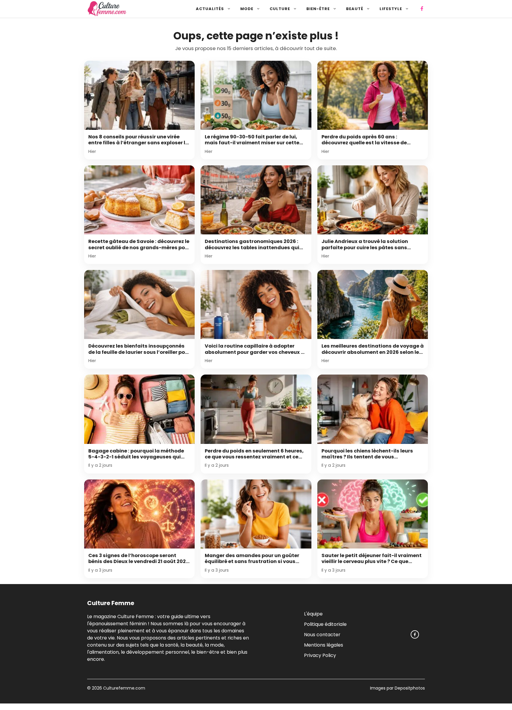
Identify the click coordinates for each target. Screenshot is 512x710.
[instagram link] (415, 634)
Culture (280, 9)
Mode (246, 9)
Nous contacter (322, 634)
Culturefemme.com (123, 688)
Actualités (210, 9)
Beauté (354, 9)
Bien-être (318, 9)
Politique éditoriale (325, 624)
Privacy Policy (320, 655)
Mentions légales (323, 644)
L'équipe (313, 613)
